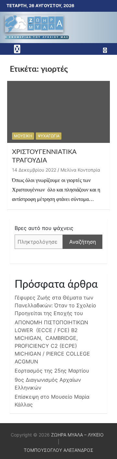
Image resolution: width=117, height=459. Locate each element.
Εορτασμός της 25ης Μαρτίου (52, 370)
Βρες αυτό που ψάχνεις (44, 228)
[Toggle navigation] (17, 49)
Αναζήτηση (82, 241)
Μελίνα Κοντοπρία (80, 170)
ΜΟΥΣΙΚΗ (23, 135)
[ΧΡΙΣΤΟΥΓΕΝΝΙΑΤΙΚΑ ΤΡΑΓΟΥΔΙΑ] (58, 112)
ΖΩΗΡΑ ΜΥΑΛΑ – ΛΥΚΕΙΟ (77, 434)
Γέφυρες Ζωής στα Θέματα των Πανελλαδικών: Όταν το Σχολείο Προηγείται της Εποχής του (55, 305)
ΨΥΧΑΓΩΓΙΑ (48, 135)
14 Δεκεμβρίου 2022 (34, 170)
